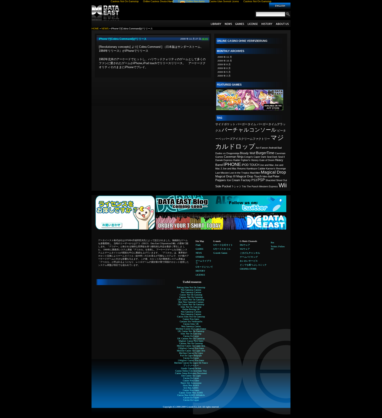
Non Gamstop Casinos (191, 290)
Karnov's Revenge (276, 168)
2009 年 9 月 (224, 64)
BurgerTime (265, 153)
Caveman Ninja (233, 156)
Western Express (268, 186)
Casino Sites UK (191, 324)
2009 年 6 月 (224, 68)
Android (273, 147)
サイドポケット (225, 124)
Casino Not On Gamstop (191, 294)
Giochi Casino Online (191, 368)
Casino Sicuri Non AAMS (191, 392)
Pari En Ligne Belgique (191, 355)
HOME (95, 28)
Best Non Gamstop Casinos (191, 302)
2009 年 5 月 (224, 72)
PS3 (254, 180)
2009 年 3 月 (224, 76)
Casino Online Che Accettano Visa (190, 371)
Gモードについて (282, 24)
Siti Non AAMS (190, 388)
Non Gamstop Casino (191, 326)
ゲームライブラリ (216, 24)
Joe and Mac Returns (234, 168)
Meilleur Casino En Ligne (191, 353)
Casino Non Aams (191, 319)
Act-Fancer (262, 147)
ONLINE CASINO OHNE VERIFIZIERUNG (242, 40)
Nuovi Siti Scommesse (191, 383)
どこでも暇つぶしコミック (253, 265)
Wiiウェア (245, 249)
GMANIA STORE (248, 269)
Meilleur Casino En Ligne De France (191, 363)
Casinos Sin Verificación (191, 321)
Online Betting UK (191, 309)
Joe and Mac (267, 165)
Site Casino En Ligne (191, 375)
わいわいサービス (249, 261)
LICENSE (253, 24)
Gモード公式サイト (223, 245)
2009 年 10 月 (225, 60)
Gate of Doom (266, 160)
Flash (198, 245)
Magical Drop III (225, 176)
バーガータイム (246, 124)
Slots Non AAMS (191, 385)
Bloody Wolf (247, 153)
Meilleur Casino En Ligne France (191, 329)
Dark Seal (266, 156)
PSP (261, 180)
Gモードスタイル (222, 249)
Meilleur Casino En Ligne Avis (191, 346)
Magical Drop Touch (249, 176)
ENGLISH (279, 6)
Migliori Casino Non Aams (191, 341)
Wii (283, 185)
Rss (272, 242)
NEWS (228, 24)
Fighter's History (250, 160)
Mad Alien (255, 172)
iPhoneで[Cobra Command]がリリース (123, 38)
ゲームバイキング (249, 257)
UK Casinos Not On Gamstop (191, 338)
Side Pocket (223, 186)
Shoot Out (281, 180)
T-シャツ (236, 186)
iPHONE (232, 164)
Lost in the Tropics (239, 172)
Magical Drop (273, 172)
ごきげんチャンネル (250, 253)
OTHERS (200, 257)
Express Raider (231, 160)
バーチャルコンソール (249, 130)
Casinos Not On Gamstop (191, 297)
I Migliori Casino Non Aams (191, 348)
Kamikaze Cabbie (255, 168)
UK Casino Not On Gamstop (191, 299)
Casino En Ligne (191, 336)
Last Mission (222, 172)
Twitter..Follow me (278, 247)
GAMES (239, 24)
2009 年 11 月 (225, 57)
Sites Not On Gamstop (191, 307)
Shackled (270, 180)
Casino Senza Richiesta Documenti (191, 373)
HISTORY (267, 24)
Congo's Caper (252, 156)
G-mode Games (220, 253)
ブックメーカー (191, 365)
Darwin (219, 160)
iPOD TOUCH (250, 165)
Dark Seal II (278, 156)
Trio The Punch (250, 186)
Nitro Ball (267, 176)
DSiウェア (245, 245)
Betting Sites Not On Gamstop (191, 287)
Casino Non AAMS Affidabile (191, 395)
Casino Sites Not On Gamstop (191, 316)
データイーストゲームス (106, 11)
